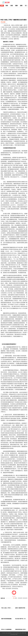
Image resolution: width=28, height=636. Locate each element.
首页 (2, 5)
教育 (7, 5)
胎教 (21, 5)
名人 (26, 5)
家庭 (11, 5)
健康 (16, 5)
